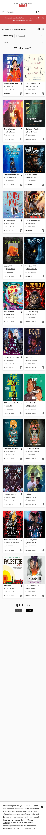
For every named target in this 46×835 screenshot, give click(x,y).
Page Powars (31, 406)
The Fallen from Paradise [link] (12, 175)
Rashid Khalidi (10, 588)
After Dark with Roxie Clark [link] (12, 540)
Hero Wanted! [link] (9, 312)
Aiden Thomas (31, 497)
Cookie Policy (29, 828)
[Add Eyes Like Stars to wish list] (21, 139)
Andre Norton (31, 314)
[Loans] (38, 12)
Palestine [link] (7, 586)
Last (29, 610)
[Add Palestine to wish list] (21, 595)
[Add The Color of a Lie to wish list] (42, 595)
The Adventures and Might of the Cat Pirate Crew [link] (33, 220)
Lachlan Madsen (32, 86)
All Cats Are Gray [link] (31, 312)
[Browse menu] (42, 12)
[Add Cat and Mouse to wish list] (42, 185)
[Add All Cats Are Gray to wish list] (42, 322)
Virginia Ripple (10, 269)
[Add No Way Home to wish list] (21, 230)
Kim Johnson (31, 588)
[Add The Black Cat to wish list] (42, 276)
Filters (6, 42)
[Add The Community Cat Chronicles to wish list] (42, 93)
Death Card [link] (29, 357)
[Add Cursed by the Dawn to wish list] (21, 367)
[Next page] (29, 605)
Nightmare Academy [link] (33, 129)
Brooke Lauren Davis (12, 543)
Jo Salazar (9, 406)
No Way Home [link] (9, 220)
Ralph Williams (32, 177)
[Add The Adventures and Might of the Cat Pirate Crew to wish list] (42, 230)
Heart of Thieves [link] (10, 494)
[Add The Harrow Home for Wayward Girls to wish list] (42, 459)
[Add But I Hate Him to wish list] (42, 413)
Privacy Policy (23, 808)
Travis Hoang (31, 223)
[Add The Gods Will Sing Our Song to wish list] (21, 459)
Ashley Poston (10, 132)
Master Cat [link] (8, 266)
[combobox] (18, 12)
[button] (38, 30)
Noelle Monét (31, 543)
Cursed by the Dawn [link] (11, 357)
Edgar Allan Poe (32, 269)
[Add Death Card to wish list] (42, 367)
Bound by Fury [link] (31, 540)
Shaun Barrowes (11, 177)
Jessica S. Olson (11, 497)
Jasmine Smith (32, 360)
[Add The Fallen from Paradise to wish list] (21, 185)
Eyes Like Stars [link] (9, 129)
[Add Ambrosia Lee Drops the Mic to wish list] (21, 93)
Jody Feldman (10, 223)
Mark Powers (10, 314)
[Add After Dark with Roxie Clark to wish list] (21, 550)
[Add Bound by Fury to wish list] (42, 550)
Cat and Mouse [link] (31, 175)
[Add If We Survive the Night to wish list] (21, 413)
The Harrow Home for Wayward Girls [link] (33, 449)
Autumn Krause (10, 451)
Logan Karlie (10, 360)
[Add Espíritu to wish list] (42, 504)
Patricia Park (10, 86)
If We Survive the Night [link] (12, 403)
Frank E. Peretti (32, 132)
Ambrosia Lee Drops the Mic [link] (12, 84)
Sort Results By (7, 36)
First (18, 610)
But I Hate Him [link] (31, 403)
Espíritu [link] (28, 494)
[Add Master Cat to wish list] (21, 276)
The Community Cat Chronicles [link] (33, 84)
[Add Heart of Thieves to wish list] (21, 504)
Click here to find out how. (22, 20)
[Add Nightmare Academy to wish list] (42, 139)
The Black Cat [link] (30, 266)
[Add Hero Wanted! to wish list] (21, 322)
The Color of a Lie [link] (32, 586)
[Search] (3, 12)
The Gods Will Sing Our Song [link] (12, 449)
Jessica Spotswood (33, 451)
